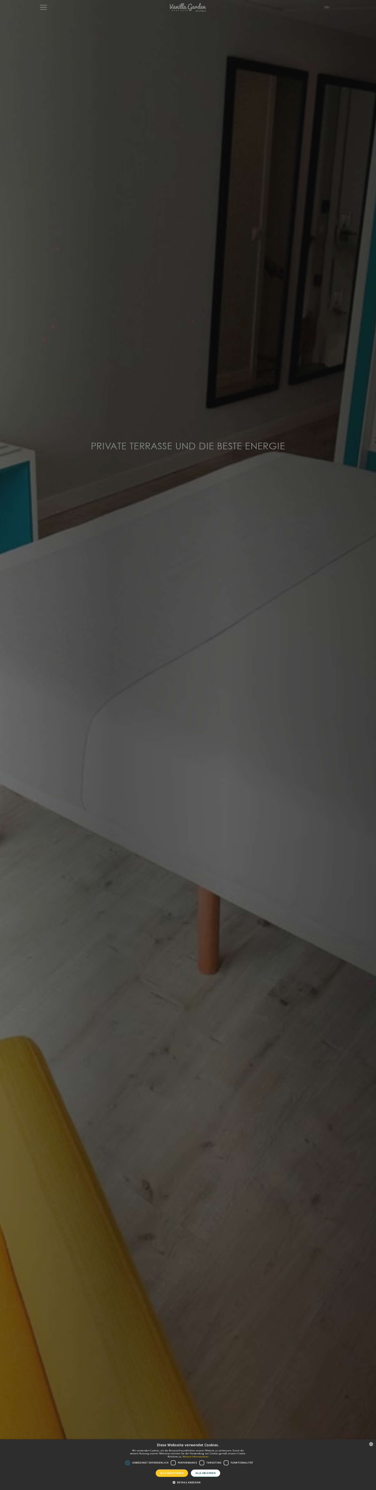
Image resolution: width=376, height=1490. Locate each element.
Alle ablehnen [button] (205, 1473)
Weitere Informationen (195, 1456)
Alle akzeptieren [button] (171, 1473)
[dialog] (188, 1464)
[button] (188, 1482)
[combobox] (371, 1444)
